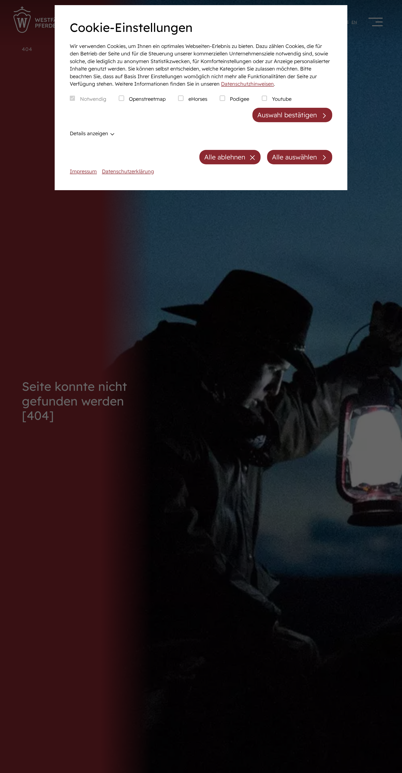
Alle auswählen (294, 157)
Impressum (83, 171)
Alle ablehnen (224, 157)
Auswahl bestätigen (287, 115)
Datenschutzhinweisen (247, 84)
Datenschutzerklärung (128, 171)
